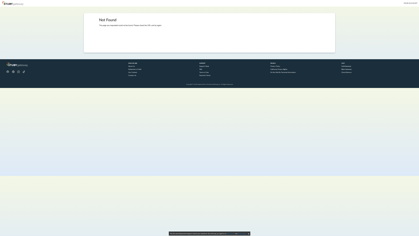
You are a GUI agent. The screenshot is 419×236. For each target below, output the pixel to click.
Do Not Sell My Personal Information (283, 72)
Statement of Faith (134, 69)
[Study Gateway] (13, 3)
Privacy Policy (275, 66)
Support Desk (204, 66)
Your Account (410, 3)
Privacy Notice (242, 233)
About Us (131, 66)
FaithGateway (346, 66)
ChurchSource (346, 72)
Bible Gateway (346, 69)
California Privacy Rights (278, 69)
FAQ (200, 69)
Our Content (132, 72)
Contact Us (132, 75)
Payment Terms (204, 75)
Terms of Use (204, 72)
